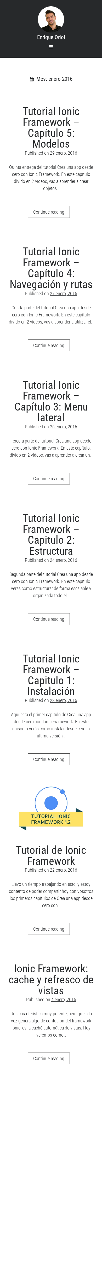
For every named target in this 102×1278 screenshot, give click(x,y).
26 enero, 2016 (63, 426)
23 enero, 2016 (63, 700)
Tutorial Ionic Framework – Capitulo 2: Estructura (51, 534)
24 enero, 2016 (63, 560)
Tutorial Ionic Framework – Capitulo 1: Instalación (51, 675)
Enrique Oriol (51, 37)
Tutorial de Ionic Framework (51, 808)
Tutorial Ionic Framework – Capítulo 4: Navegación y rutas (51, 268)
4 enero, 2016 (63, 999)
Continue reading (51, 213)
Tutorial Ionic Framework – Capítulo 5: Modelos (51, 127)
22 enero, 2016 (63, 870)
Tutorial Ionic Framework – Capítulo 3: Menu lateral (51, 401)
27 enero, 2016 (63, 293)
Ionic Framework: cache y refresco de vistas (51, 979)
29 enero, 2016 (63, 153)
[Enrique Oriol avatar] (51, 19)
